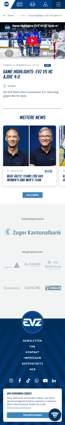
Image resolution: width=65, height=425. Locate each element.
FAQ (32, 346)
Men (47, 65)
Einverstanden (32, 415)
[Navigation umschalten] (58, 4)
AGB (33, 369)
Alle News (33, 195)
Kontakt (32, 352)
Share (12, 86)
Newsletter (32, 340)
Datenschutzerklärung (19, 407)
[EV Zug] (32, 322)
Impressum (32, 357)
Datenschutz (32, 363)
